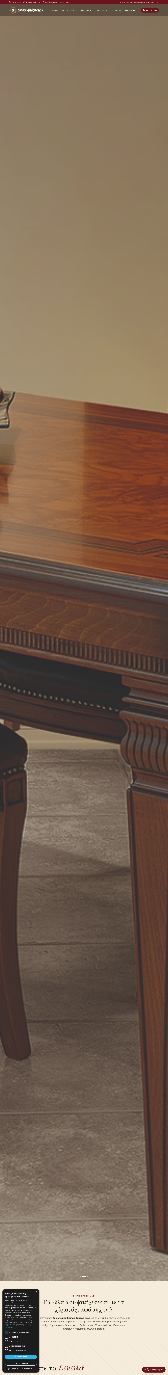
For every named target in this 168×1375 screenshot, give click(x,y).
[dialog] (20, 1331)
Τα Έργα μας (116, 10)
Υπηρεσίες (84, 10)
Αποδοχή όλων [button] (21, 1357)
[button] (21, 1368)
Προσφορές (100, 10)
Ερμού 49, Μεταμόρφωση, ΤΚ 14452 (58, 2)
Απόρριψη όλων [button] (21, 1363)
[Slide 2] (84, 1276)
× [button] (37, 1292)
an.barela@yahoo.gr (33, 2)
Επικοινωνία (130, 10)
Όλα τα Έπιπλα (67, 10)
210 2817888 (16, 2)
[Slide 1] (80, 1276)
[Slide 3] (87, 1276)
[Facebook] (158, 2)
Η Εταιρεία (53, 10)
